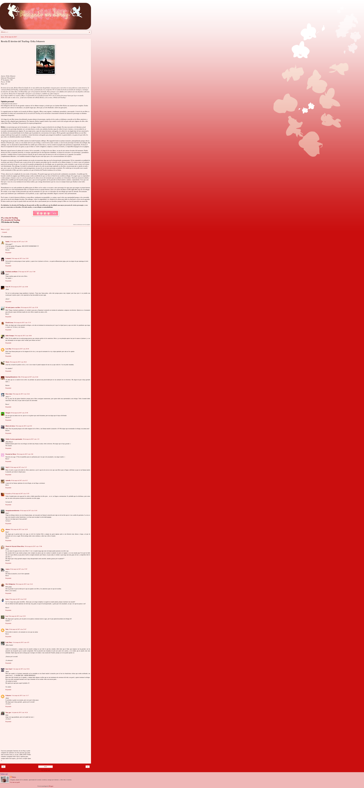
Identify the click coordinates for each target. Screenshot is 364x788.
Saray (7, 599)
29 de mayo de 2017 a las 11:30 (18, 241)
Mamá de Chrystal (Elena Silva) (14, 546)
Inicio (45, 766)
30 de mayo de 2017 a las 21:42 (24, 584)
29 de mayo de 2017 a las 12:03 (19, 258)
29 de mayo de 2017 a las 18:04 (23, 335)
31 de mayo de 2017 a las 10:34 (20, 669)
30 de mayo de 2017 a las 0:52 (24, 426)
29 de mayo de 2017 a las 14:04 (19, 287)
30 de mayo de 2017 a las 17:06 (33, 546)
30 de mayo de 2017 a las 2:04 (25, 454)
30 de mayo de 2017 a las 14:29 (19, 529)
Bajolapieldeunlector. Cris (12, 377)
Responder (8, 252)
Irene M (7, 287)
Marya (14, 777)
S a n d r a (8, 493)
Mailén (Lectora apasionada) (13, 439)
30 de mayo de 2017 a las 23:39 (16, 616)
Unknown (8, 695)
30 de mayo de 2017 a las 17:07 (18, 569)
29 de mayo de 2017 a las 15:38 (29, 307)
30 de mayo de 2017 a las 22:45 (17, 599)
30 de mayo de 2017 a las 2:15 (18, 467)
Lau (6, 616)
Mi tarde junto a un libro (12, 307)
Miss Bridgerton (10, 584)
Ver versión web (45, 770)
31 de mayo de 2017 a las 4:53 (21, 642)
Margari (7, 413)
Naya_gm (8, 712)
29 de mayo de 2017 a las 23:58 (19, 413)
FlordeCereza (9, 322)
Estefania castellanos (11, 272)
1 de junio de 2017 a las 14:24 (19, 712)
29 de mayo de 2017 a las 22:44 (29, 377)
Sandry (7, 242)
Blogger (51, 786)
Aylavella (8, 480)
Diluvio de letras (10, 426)
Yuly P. (7, 467)
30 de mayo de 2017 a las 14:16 (28, 510)
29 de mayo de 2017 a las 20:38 (20, 349)
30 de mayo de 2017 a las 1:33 (31, 439)
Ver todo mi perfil (15, 782)
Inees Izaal (8, 669)
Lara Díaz (8, 349)
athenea (7, 529)
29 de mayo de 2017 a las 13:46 (26, 271)
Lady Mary (8, 642)
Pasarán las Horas (10, 454)
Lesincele (8, 258)
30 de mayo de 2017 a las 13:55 (20, 493)
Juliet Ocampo (9, 336)
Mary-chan (8, 394)
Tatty (7, 629)
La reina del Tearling (10, 218)
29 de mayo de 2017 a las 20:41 (18, 362)
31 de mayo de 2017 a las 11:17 (20, 695)
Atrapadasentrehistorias (12, 510)
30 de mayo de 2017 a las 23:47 (17, 629)
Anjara (7, 569)
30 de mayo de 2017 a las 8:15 (19, 480)
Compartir (4, 232)
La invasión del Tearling (11, 220)
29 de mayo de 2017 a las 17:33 (22, 322)
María (7, 362)
